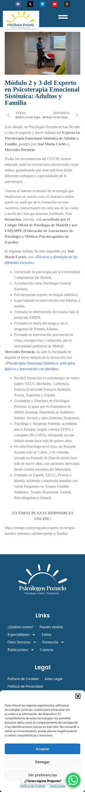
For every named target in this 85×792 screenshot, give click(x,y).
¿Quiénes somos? (21, 627)
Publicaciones (18, 650)
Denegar (42, 762)
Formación (50, 642)
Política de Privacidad (25, 686)
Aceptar (43, 749)
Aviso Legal (57, 786)
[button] (78, 696)
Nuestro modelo (51, 627)
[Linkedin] (42, 4)
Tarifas (46, 634)
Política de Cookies (32, 786)
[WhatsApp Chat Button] (73, 780)
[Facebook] (18, 4)
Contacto (46, 650)
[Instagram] (67, 4)
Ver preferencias (42, 775)
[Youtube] (55, 4)
